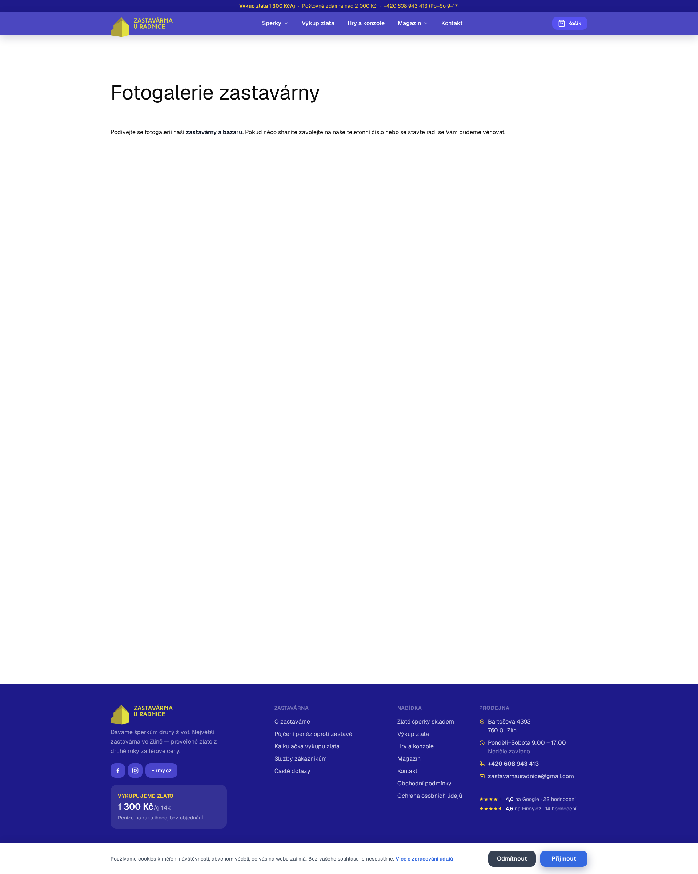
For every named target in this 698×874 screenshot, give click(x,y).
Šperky (271, 23)
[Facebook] (118, 770)
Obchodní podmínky (424, 783)
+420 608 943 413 (513, 764)
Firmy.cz (161, 770)
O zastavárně (292, 721)
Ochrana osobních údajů (429, 796)
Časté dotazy (292, 771)
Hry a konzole (366, 23)
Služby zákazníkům (300, 758)
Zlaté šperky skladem (425, 721)
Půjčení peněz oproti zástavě (313, 734)
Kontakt (452, 23)
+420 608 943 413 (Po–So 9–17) (421, 6)
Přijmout (563, 858)
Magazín (409, 23)
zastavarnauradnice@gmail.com (531, 776)
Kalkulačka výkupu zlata (307, 746)
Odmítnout (512, 858)
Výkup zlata (318, 23)
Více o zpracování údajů (424, 858)
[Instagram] (135, 770)
